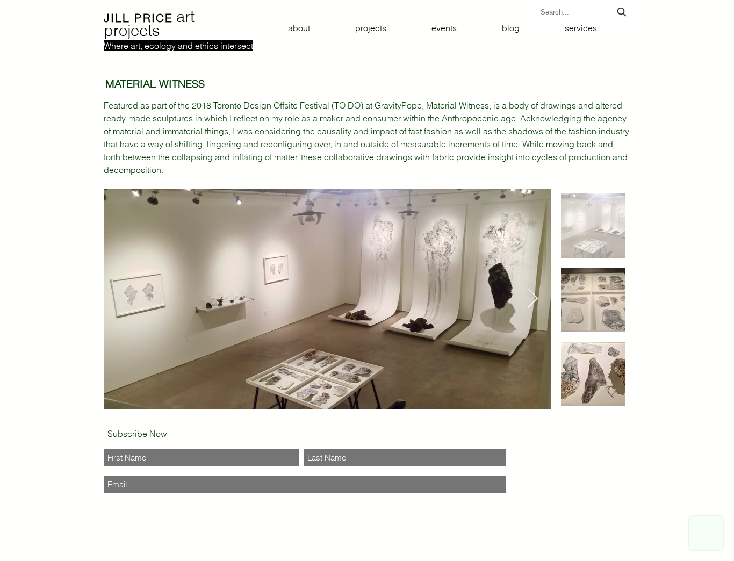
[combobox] (584, 12)
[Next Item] (533, 299)
